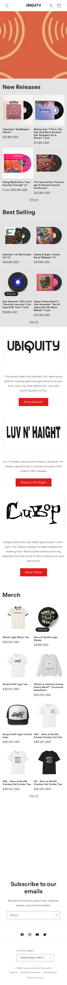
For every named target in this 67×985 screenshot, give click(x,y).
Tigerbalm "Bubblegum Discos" (16, 131)
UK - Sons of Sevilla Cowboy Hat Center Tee (48, 783)
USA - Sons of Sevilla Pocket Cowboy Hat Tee (48, 736)
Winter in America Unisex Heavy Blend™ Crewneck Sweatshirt (49, 687)
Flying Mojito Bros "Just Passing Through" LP (16, 183)
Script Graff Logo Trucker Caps (17, 736)
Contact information (31, 972)
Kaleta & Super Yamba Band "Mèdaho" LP (47, 256)
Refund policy (50, 972)
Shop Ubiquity (33, 401)
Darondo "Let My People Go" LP (17, 256)
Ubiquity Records (31, 968)
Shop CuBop (33, 572)
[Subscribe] (56, 915)
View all (33, 199)
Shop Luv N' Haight (33, 482)
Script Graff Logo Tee (15, 684)
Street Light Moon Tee (16, 637)
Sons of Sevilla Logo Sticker (45, 638)
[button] (7, 5)
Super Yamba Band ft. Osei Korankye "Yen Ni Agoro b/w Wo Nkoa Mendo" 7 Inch (47, 305)
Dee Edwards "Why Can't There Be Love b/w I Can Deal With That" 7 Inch (17, 304)
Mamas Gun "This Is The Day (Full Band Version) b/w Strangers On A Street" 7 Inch (48, 133)
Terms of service (35, 977)
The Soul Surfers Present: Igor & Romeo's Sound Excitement (49, 185)
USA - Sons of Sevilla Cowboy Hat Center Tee (17, 783)
